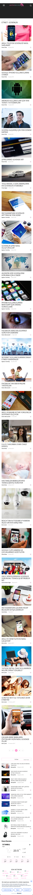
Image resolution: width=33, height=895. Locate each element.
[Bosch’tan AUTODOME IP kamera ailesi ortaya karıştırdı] (16, 503)
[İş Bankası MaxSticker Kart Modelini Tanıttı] (6, 804)
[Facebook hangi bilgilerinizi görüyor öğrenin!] (16, 320)
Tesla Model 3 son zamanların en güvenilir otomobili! (15, 185)
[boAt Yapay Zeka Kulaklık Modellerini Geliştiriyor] (6, 781)
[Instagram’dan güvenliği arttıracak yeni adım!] (16, 201)
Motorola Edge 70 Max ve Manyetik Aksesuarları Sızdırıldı (21, 825)
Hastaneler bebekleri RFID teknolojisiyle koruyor (13, 482)
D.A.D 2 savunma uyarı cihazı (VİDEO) (14, 445)
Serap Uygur (4, 187)
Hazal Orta (4, 47)
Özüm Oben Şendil (6, 334)
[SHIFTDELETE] (6, 873)
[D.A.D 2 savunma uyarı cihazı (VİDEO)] (16, 431)
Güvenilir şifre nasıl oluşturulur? (11, 247)
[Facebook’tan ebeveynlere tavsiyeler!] (16, 373)
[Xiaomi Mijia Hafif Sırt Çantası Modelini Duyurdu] (6, 788)
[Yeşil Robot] (20, 873)
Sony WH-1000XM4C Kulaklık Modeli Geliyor (19, 833)
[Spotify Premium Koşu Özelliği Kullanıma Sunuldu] (6, 819)
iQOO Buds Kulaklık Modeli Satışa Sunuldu (19, 772)
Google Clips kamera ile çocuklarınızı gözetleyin (13, 551)
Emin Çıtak (4, 524)
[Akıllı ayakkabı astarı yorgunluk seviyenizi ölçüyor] (16, 400)
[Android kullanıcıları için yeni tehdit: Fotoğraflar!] (16, 89)
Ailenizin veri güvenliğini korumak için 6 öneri (13, 274)
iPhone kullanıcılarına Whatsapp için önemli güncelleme (12, 305)
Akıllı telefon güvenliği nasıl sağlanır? (15, 44)
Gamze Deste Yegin (6, 582)
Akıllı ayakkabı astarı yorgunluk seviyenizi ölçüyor (16, 413)
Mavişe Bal (13, 767)
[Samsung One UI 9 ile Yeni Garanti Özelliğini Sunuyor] (6, 796)
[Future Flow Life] (24, 878)
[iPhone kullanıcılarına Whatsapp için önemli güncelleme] (16, 291)
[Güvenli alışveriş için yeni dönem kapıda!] (16, 118)
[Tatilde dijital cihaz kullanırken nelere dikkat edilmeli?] (16, 656)
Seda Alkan (4, 448)
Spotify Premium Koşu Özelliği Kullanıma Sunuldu (20, 818)
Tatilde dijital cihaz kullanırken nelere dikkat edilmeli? (16, 669)
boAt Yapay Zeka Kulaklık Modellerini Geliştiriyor (18, 779)
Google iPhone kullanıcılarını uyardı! (15, 74)
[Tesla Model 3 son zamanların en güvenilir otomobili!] (16, 173)
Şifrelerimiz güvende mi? (13, 159)
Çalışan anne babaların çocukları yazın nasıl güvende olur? (15, 739)
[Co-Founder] (17, 878)
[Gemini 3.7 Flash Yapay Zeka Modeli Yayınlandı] (6, 811)
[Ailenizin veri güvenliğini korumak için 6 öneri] (16, 262)
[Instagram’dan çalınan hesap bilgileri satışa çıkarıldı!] (16, 596)
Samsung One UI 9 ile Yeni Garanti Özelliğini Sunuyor (21, 795)
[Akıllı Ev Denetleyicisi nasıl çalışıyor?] (16, 626)
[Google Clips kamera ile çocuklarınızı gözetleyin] (16, 538)
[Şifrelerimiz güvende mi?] (16, 148)
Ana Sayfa (4, 20)
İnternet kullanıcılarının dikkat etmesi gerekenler (16, 358)
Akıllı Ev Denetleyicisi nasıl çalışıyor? (14, 640)
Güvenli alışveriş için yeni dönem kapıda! (16, 131)
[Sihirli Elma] (13, 873)
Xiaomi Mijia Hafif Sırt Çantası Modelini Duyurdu (20, 787)
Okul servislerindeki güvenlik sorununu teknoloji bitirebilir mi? (16, 578)
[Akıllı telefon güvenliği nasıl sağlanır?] (16, 33)
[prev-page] (9, 750)
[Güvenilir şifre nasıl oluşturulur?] (16, 232)
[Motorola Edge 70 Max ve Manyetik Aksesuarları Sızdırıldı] (6, 827)
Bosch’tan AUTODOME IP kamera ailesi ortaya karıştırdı (16, 522)
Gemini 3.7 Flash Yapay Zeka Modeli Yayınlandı (19, 810)
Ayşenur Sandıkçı (6, 217)
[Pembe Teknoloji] (9, 878)
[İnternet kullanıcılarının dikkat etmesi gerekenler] (16, 346)
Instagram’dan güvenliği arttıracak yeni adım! (13, 214)
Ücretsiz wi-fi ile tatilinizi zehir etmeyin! (16, 699)
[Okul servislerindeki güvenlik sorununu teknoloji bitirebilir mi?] (16, 566)
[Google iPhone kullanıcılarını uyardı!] (16, 61)
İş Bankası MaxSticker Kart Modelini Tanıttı (19, 802)
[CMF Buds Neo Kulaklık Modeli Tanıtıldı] (6, 765)
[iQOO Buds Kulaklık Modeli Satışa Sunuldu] (6, 773)
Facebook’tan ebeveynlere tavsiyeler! (13, 384)
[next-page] (22, 750)
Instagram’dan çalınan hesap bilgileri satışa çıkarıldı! (15, 609)
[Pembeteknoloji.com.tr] (16, 5)
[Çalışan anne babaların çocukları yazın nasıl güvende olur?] (16, 720)
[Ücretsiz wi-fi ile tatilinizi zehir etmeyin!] (16, 686)
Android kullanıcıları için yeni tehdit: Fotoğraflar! (15, 102)
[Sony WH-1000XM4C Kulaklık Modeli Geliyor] (6, 834)
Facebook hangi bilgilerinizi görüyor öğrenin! (14, 332)
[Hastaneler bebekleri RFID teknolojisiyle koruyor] (16, 465)
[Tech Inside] (28, 873)
